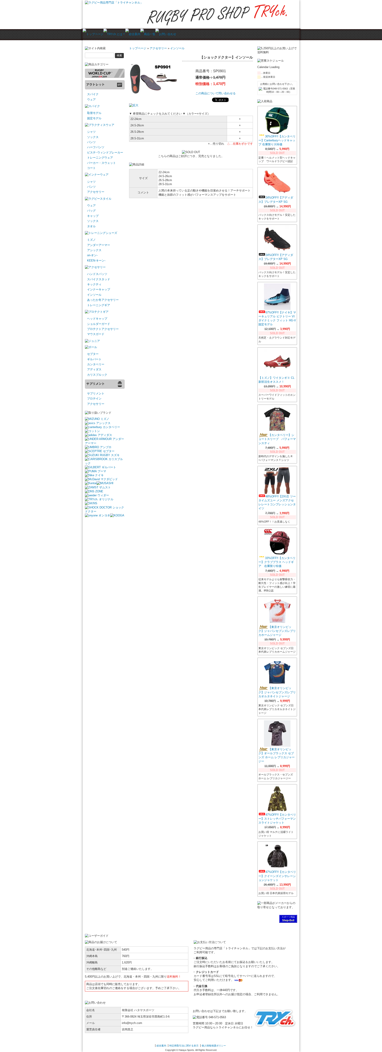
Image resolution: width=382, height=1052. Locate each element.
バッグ (91, 210)
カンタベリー (95, 364)
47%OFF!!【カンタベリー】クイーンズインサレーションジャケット (277, 875)
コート (91, 168)
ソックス (93, 137)
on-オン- (92, 255)
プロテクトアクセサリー (103, 329)
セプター (93, 354)
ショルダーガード (98, 324)
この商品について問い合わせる (215, 93)
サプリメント (95, 393)
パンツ (91, 142)
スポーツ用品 (288, 917)
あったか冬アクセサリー (103, 299)
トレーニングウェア (100, 157)
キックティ (94, 284)
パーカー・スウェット (101, 163)
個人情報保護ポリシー (214, 1045)
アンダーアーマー (98, 245)
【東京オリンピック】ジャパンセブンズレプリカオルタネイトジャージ (277, 692)
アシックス (94, 250)
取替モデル (94, 113)
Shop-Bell (288, 920)
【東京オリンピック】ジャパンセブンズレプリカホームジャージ (277, 631)
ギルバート (94, 359)
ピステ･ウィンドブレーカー (105, 152)
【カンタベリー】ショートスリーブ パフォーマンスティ (277, 439)
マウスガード (95, 334)
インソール (94, 294)
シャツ (91, 131)
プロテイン (94, 398)
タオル (91, 226)
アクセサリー (95, 191)
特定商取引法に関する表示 (184, 1045)
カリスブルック (97, 374)
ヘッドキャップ (97, 318)
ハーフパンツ (95, 147)
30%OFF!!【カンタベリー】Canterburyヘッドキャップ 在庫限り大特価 (277, 140)
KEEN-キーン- (96, 260)
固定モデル (94, 118)
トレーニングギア (98, 305)
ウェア (91, 99)
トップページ (137, 48)
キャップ (93, 216)
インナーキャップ (98, 289)
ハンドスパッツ (97, 274)
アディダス (94, 369)
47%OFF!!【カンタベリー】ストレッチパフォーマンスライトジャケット (277, 818)
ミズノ (91, 239)
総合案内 (161, 1045)
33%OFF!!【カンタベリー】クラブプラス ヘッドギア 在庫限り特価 (277, 562)
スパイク (93, 94)
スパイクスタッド (98, 279)
